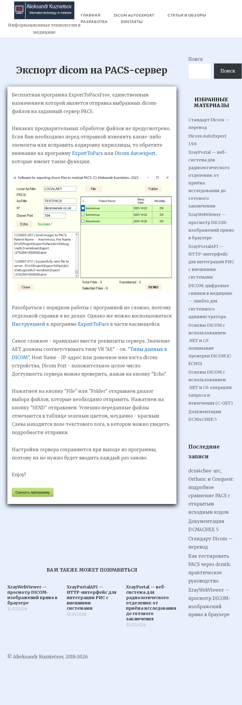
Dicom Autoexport (135, 153)
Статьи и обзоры (187, 15)
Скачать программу (32, 492)
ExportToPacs (87, 153)
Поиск (195, 59)
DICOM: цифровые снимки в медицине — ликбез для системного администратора (210, 301)
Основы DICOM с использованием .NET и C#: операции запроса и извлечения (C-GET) (210, 387)
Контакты (132, 21)
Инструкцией (28, 324)
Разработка (94, 21)
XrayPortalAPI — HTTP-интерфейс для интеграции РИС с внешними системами (211, 262)
